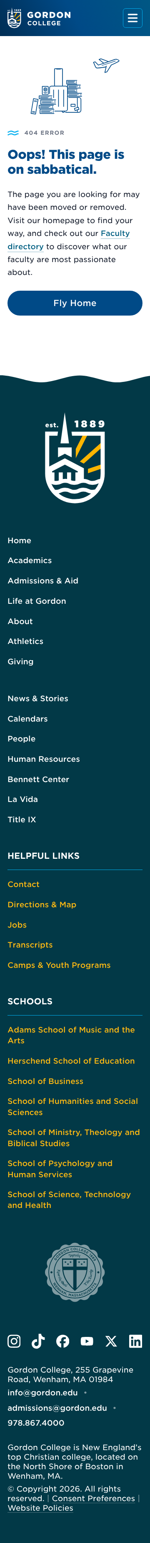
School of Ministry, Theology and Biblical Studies (74, 1138)
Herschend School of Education (71, 1061)
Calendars (28, 719)
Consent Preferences (93, 1498)
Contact (24, 884)
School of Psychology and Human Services (60, 1169)
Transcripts (30, 945)
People (21, 739)
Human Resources (44, 759)
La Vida (23, 799)
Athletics (25, 641)
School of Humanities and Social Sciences (73, 1107)
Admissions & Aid (43, 581)
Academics (30, 560)
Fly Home (75, 303)
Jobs (17, 925)
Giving (21, 661)
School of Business (45, 1081)
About (20, 621)
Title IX (22, 819)
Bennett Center (38, 779)
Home (19, 540)
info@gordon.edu (43, 1392)
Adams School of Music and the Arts (71, 1035)
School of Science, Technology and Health (69, 1200)
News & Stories (38, 698)
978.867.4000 (36, 1423)
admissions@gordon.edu (57, 1408)
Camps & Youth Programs (59, 965)
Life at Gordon (37, 601)
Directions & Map (42, 904)
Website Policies (40, 1508)
